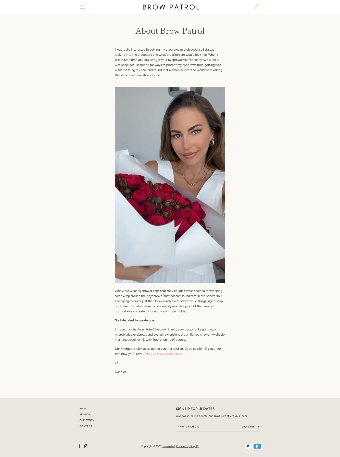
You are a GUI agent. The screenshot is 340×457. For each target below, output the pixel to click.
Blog (82, 408)
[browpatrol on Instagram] (86, 446)
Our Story (86, 420)
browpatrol (169, 446)
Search (84, 414)
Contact (85, 426)
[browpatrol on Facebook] (79, 446)
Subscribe (248, 427)
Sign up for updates (195, 409)
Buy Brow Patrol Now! (166, 354)
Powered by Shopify (187, 446)
